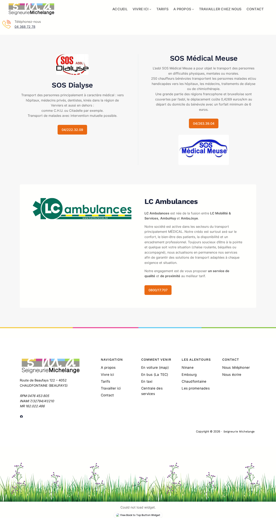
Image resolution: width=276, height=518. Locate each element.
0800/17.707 (158, 290)
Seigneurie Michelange (239, 431)
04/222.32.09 (72, 130)
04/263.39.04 (203, 123)
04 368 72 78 (25, 27)
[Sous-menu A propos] (193, 9)
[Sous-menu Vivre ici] (150, 9)
